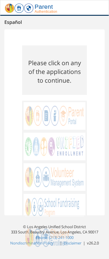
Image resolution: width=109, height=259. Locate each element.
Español (13, 22)
